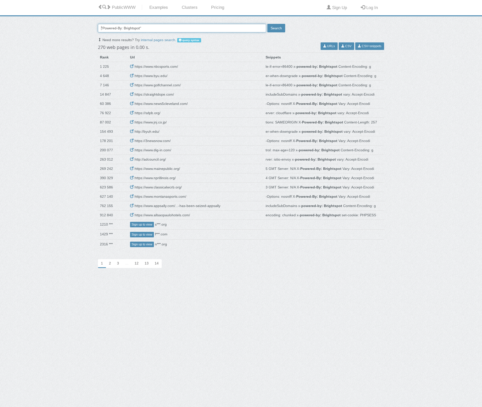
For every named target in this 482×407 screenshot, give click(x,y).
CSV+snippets (371, 46)
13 (147, 263)
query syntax (190, 40)
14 (157, 263)
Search (276, 28)
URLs (330, 46)
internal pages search (158, 40)
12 (137, 263)
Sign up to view (142, 224)
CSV (347, 46)
